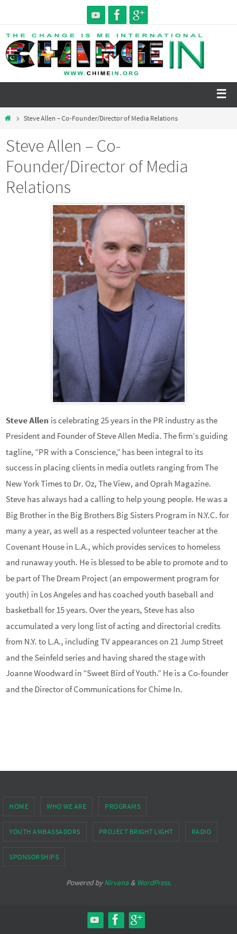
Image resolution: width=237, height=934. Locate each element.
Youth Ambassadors (45, 831)
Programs (122, 806)
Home (18, 806)
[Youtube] (96, 15)
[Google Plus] (138, 15)
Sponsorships (34, 856)
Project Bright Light (136, 831)
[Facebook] (117, 15)
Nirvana (116, 882)
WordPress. (154, 882)
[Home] (8, 118)
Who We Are (66, 806)
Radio (202, 831)
